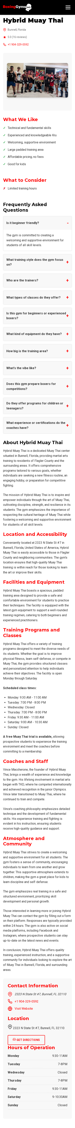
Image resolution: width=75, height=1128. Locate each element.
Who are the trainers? (22, 280)
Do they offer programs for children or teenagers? (34, 406)
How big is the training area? (27, 351)
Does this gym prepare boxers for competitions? (31, 386)
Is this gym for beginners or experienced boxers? (36, 315)
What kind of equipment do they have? (34, 334)
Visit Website (24, 1008)
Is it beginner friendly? (22, 223)
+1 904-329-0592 (18, 44)
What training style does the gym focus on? (34, 262)
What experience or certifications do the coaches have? (35, 425)
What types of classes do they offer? (33, 297)
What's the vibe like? (21, 368)
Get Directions (28, 1039)
